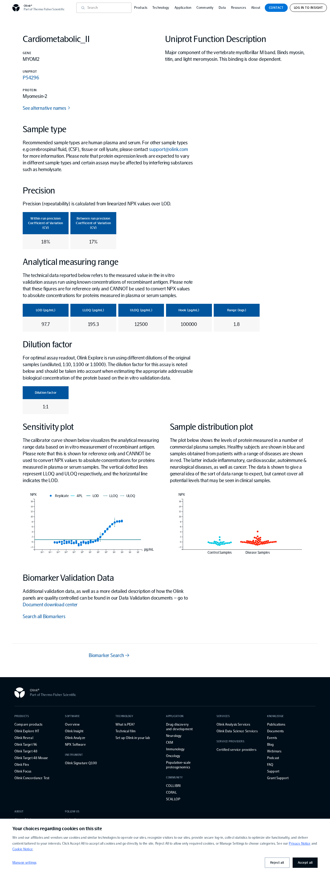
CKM (169, 742)
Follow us (72, 811)
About (255, 7)
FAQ (270, 764)
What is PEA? (125, 724)
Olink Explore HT (26, 731)
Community (204, 7)
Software (72, 716)
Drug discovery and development (179, 726)
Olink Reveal (23, 738)
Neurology (174, 736)
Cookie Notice (22, 849)
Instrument (74, 755)
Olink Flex (21, 764)
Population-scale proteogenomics (178, 764)
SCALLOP (173, 799)
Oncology (173, 756)
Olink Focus (22, 771)
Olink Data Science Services (237, 731)
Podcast (273, 758)
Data (222, 7)
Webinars (274, 751)
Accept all (305, 862)
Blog (270, 744)
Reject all (277, 862)
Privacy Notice (299, 843)
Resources (238, 7)
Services (223, 716)
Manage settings (24, 862)
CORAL (171, 792)
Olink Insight (74, 731)
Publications (276, 724)
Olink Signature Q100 (81, 763)
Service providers (230, 741)
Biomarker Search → (109, 655)
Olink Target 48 (25, 751)
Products (140, 7)
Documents (275, 731)
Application (183, 7)
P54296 (31, 77)
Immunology (175, 749)
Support (273, 771)
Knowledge (275, 716)
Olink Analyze (75, 738)
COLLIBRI (173, 786)
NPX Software (75, 744)
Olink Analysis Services (233, 724)
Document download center (50, 604)
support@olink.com (168, 149)
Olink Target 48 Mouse (31, 758)
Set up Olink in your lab (133, 738)
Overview (72, 724)
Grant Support (277, 778)
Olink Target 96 (25, 744)
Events (272, 738)
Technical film (126, 731)
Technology (160, 7)
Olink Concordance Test (31, 778)
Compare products (28, 724)
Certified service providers (236, 749)
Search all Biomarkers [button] (44, 616)
